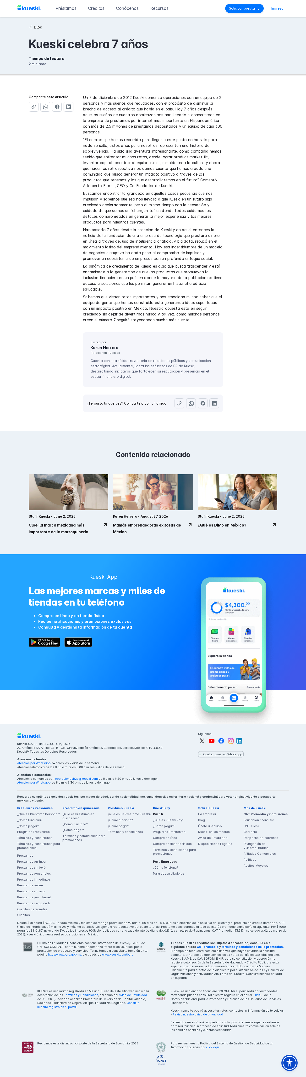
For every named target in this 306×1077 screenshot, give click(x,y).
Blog (201, 820)
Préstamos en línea (31, 861)
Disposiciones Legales (215, 844)
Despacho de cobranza (261, 838)
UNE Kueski (252, 826)
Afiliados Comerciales (260, 853)
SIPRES (258, 995)
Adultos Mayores (256, 865)
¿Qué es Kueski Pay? (168, 820)
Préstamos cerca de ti (33, 903)
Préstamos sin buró (31, 867)
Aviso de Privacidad (213, 838)
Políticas (250, 859)
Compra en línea (165, 838)
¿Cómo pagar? (28, 826)
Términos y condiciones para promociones (38, 846)
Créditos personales (32, 909)
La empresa (207, 814)
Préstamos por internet (34, 897)
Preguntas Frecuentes (33, 832)
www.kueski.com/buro (117, 954)
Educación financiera (259, 820)
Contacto (250, 832)
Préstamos (25, 855)
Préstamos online (30, 885)
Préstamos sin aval (31, 891)
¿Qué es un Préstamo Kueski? (129, 814)
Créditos (23, 915)
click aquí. (213, 1047)
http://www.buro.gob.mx (65, 954)
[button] (66, 8)
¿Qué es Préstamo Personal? (38, 814)
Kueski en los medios (214, 832)
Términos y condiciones (34, 838)
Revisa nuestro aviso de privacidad (198, 1014)
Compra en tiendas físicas (172, 844)
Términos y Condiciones (81, 995)
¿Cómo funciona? (30, 820)
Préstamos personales (34, 873)
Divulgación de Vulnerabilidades (256, 846)
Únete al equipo (210, 826)
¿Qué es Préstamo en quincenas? (78, 816)
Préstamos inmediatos (34, 879)
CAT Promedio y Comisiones (266, 814)
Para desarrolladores (169, 873)
